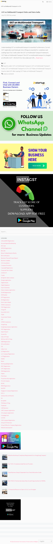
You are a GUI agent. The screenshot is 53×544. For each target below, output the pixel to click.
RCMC (2, 383)
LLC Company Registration (8, 354)
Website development (6, 427)
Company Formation (6, 265)
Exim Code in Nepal (6, 302)
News (2, 361)
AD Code (3, 246)
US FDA (3, 418)
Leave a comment (8, 74)
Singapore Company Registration (9, 391)
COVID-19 (4, 273)
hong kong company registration (9, 327)
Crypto (3, 275)
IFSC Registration (5, 329)
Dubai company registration (8, 290)
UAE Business (4, 408)
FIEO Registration (5, 307)
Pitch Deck (4, 376)
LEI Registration (5, 351)
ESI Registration (5, 300)
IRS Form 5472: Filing (6, 339)
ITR (2, 346)
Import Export (4, 332)
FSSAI (2, 314)
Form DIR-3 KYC (5, 312)
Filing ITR (3, 309)
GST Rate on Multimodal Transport (40, 68)
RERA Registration (5, 386)
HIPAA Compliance (6, 322)
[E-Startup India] (4, 2)
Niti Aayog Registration (7, 363)
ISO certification (5, 344)
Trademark (3, 405)
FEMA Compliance (6, 305)
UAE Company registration (8, 410)
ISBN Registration (5, 341)
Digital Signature (5, 285)
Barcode (3, 250)
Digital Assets (4, 282)
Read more (39, 58)
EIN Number (4, 295)
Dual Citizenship (5, 287)
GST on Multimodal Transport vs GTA (17, 68)
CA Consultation (5, 263)
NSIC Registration (5, 366)
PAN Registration (5, 371)
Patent (2, 373)
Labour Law (4, 349)
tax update (3, 400)
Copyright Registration (7, 268)
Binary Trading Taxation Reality (8, 253)
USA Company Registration (8, 420)
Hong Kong (4, 324)
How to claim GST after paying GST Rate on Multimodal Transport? (21, 71)
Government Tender (6, 317)
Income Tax (4, 334)
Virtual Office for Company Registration (11, 425)
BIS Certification (5, 255)
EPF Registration (5, 297)
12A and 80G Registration (7, 241)
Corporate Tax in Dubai (7, 270)
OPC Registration (5, 368)
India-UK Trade (5, 336)
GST (4, 63)
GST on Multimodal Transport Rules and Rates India (20, 12)
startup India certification (7, 395)
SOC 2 (2, 393)
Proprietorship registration (8, 378)
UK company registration (7, 413)
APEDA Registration (6, 248)
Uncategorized (5, 415)
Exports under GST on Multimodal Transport (17, 66)
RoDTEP (3, 388)
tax (2, 398)
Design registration (6, 280)
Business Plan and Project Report (9, 258)
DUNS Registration (6, 292)
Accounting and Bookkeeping (8, 243)
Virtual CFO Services (6, 422)
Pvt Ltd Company (5, 381)
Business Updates (5, 260)
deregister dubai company (7, 277)
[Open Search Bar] (43, 2)
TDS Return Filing (5, 403)
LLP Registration (5, 356)
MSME (3, 359)
